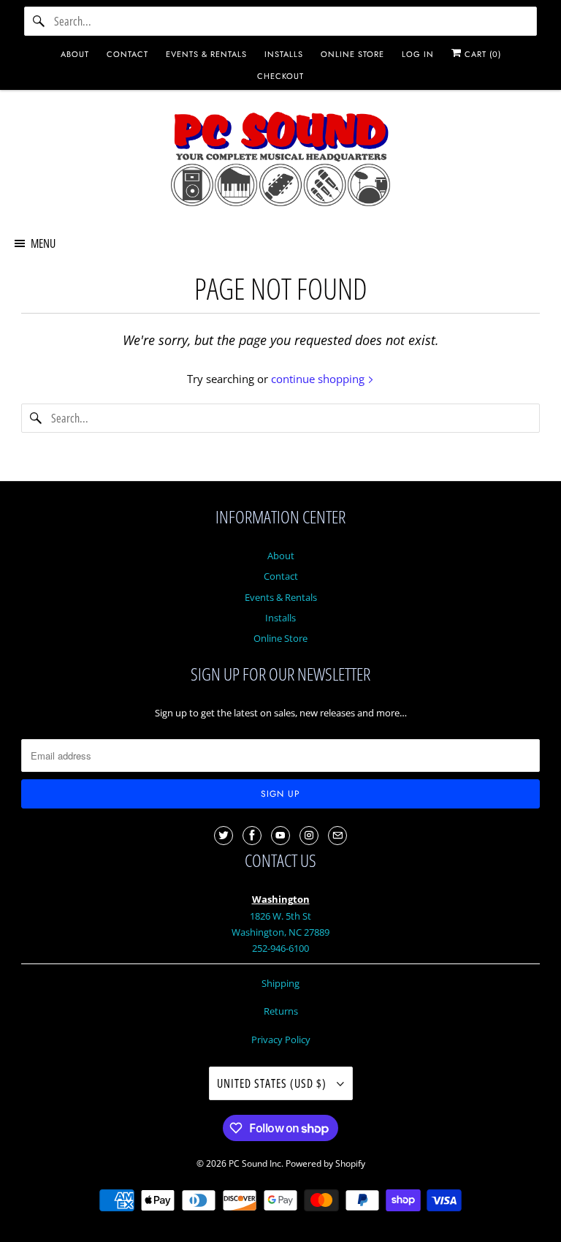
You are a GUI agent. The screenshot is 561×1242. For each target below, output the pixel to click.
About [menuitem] (75, 54)
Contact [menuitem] (127, 54)
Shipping (280, 983)
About (280, 555)
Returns (281, 1011)
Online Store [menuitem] (352, 54)
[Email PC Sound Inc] (337, 835)
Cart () (481, 54)
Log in (418, 54)
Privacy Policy (280, 1039)
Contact (281, 576)
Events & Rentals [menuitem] (206, 54)
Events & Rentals (281, 597)
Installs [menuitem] (283, 54)
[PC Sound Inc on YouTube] (280, 835)
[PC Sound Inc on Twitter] (223, 835)
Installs (280, 617)
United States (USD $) (273, 1083)
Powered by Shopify (325, 1163)
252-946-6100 (280, 948)
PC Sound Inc (255, 1163)
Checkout (280, 76)
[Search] (38, 21)
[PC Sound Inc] (280, 161)
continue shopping (319, 378)
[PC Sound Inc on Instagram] (308, 835)
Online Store (280, 638)
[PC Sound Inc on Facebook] (252, 835)
